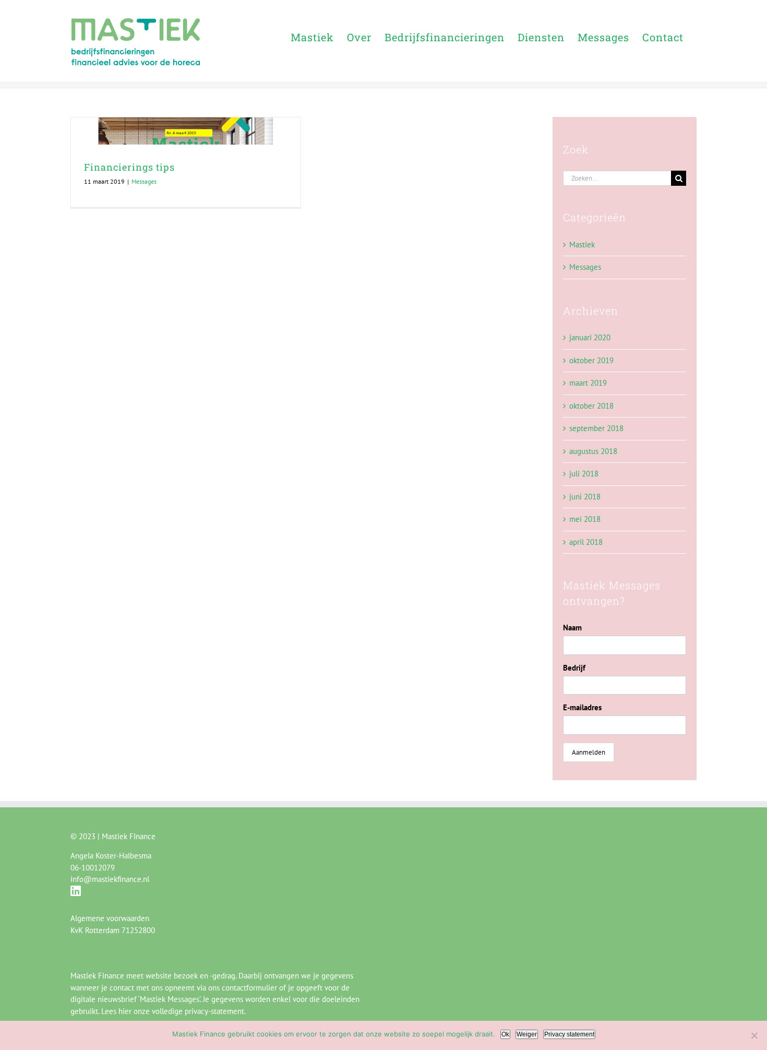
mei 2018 (585, 519)
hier (124, 1011)
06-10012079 (92, 868)
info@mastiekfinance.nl (109, 879)
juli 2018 (583, 474)
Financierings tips (129, 167)
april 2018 (586, 542)
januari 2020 (589, 337)
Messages (144, 181)
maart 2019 (588, 383)
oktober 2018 (591, 406)
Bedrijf (574, 668)
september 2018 (596, 428)
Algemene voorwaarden (109, 918)
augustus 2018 (593, 451)
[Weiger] (754, 1035)
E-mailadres (582, 707)
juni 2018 (585, 497)
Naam (572, 628)
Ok (505, 1034)
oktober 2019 (591, 360)
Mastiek (582, 244)
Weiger (527, 1034)
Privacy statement (569, 1034)
